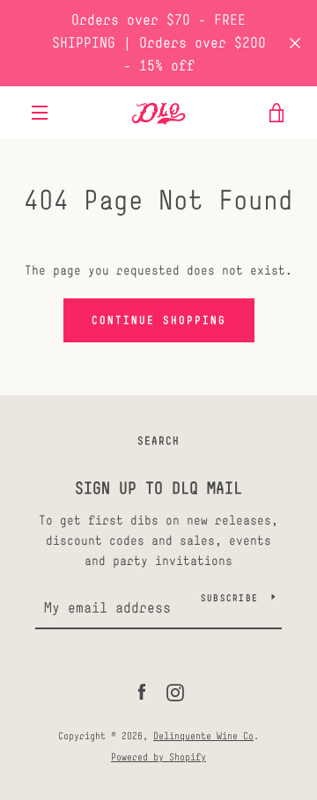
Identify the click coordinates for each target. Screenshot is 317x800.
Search (158, 441)
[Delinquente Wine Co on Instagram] (175, 692)
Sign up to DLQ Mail (158, 488)
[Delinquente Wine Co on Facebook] (142, 692)
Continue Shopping (159, 320)
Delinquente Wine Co (203, 736)
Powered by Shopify (158, 757)
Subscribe (229, 597)
